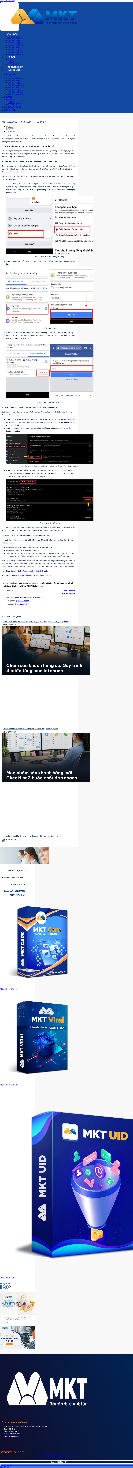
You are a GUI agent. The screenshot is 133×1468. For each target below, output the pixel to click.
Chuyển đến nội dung (7, 1)
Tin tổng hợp (12, 59)
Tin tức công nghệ (14, 63)
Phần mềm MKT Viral (15, 47)
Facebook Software (14, 37)
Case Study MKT (14, 104)
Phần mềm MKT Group (16, 45)
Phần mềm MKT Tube (15, 49)
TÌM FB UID (13, 69)
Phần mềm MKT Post (15, 42)
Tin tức (10, 56)
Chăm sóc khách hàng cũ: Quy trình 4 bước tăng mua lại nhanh (30, 729)
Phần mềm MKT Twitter (16, 53)
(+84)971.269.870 (68, 590)
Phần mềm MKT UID (15, 40)
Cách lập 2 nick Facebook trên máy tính (26, 571)
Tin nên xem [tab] (5, 1285)
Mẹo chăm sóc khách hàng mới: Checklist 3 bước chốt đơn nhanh (31, 836)
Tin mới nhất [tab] (5, 1283)
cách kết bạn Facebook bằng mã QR (21, 575)
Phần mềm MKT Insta (15, 51)
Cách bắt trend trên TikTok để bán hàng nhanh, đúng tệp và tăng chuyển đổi (36, 621)
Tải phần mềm (12, 106)
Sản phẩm (12, 34)
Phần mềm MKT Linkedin (16, 94)
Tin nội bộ (11, 61)
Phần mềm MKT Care (15, 38)
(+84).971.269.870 (68, 594)
